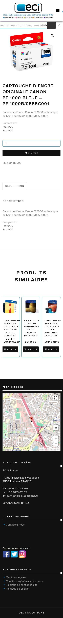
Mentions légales (16, 577)
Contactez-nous (15, 524)
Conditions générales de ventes (24, 581)
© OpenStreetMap (53, 449)
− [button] (56, 443)
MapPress (42, 449)
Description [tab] (14, 185)
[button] (52, 36)
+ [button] (56, 438)
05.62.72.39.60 (18, 488)
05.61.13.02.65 (18, 492)
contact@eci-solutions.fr (22, 496)
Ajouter (33, 153)
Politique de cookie (17, 588)
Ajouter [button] (12, 349)
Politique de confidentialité (21, 585)
